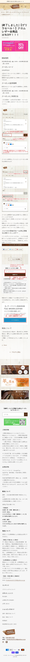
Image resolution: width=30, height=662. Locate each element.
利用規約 (4, 620)
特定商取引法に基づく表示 (9, 624)
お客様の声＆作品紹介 (8, 600)
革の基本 (4, 596)
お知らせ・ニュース (7, 593)
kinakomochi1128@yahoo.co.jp (15, 580)
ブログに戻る (16, 352)
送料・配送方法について (8, 613)
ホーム (2, 12)
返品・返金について (7, 617)
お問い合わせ (5, 603)
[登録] (26, 414)
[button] (4, 6)
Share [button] (5, 345)
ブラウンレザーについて (8, 589)
